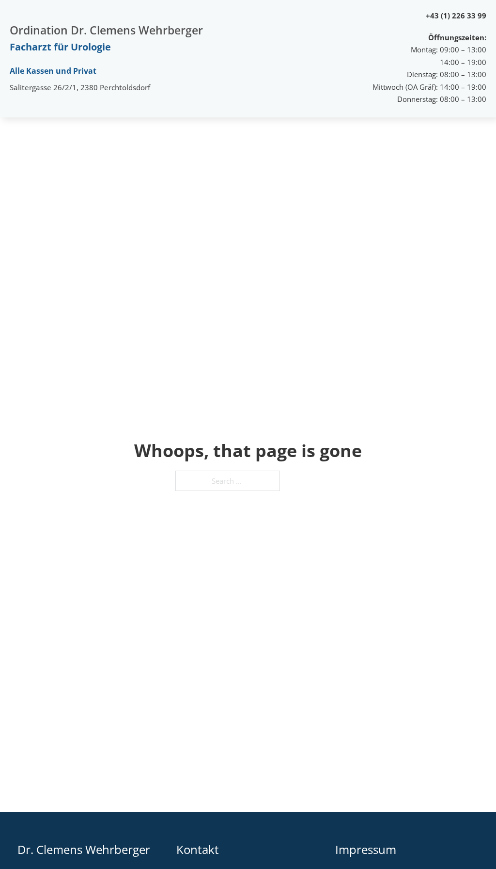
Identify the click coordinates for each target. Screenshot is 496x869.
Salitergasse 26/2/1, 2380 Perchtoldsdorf (80, 87)
